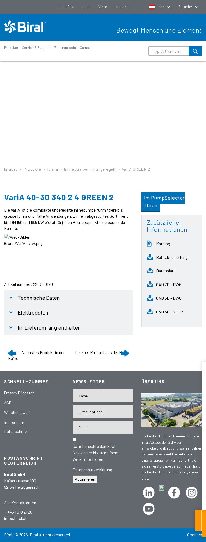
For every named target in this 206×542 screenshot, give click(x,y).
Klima (52, 169)
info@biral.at (15, 518)
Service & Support (36, 47)
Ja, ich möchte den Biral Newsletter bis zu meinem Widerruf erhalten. (96, 453)
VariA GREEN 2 (136, 169)
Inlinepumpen (77, 169)
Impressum (14, 422)
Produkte (11, 47)
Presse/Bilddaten (19, 392)
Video (102, 7)
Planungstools (65, 47)
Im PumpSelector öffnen (163, 201)
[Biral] (27, 26)
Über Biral (67, 7)
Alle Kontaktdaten (20, 502)
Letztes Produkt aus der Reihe (102, 352)
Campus (86, 47)
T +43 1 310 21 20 (18, 511)
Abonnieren (85, 479)
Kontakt (121, 7)
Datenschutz (15, 431)
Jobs (86, 7)
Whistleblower (16, 412)
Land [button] (160, 7)
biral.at (10, 169)
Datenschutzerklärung (92, 469)
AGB (8, 402)
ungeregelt (106, 169)
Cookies (194, 534)
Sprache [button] (185, 7)
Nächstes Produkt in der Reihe (36, 355)
